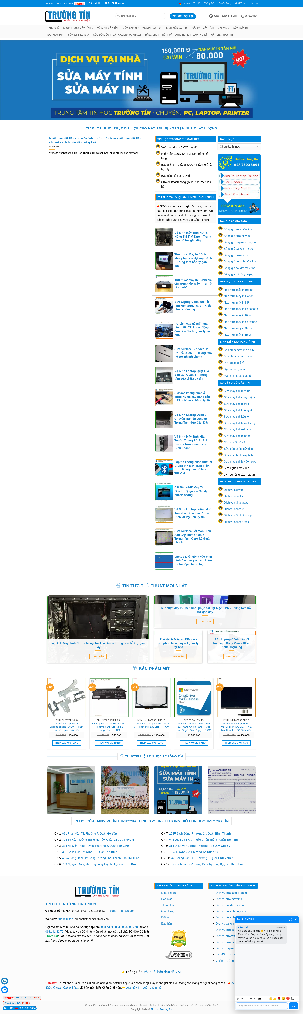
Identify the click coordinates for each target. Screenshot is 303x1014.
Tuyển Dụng (225, 3)
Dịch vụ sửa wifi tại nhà (230, 936)
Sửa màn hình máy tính (238, 455)
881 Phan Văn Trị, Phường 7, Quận (89, 833)
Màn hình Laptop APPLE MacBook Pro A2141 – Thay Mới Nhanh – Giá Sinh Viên (236, 726)
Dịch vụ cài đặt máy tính (230, 905)
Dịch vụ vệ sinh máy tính (231, 911)
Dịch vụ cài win (233, 489)
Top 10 (196, 3)
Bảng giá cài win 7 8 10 (238, 248)
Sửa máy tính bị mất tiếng (240, 423)
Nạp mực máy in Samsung (240, 321)
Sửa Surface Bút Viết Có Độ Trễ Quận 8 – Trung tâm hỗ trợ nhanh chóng (193, 352)
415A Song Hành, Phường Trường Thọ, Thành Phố (100, 858)
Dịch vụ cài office (234, 496)
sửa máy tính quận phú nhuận (144, 987)
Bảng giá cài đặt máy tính (239, 268)
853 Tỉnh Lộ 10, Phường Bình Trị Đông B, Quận (207, 864)
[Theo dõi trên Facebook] (89, 3)
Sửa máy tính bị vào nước (240, 461)
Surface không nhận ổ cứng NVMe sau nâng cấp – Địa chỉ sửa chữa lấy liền (192, 396)
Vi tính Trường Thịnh (229, 960)
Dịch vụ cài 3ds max (236, 521)
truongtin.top (65, 918)
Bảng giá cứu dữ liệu (237, 255)
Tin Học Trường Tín (162, 1009)
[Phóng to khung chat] (290, 919)
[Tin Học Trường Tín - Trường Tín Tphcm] (77, 16)
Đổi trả (165, 917)
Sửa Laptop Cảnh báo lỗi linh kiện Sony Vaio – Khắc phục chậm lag (192, 305)
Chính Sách (70, 987)
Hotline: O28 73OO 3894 (59, 3)
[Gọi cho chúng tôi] (103, 3)
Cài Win (222, 28)
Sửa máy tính (82, 28)
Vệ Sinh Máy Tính (108, 28)
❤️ (288, 998)
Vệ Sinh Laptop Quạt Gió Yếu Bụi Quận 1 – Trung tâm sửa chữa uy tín (191, 374)
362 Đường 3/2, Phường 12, (194, 851)
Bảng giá (151, 35)
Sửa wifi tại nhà (78, 35)
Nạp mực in (54, 35)
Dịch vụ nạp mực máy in (231, 948)
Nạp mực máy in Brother (239, 289)
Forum (186, 3)
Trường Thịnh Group (120, 910)
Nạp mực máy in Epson (238, 334)
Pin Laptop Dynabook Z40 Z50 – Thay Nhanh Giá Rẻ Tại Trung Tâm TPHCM (109, 726)
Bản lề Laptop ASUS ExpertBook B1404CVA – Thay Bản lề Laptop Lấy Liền (66, 726)
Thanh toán (168, 905)
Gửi (294, 1006)
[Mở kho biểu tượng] (296, 998)
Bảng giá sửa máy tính (238, 229)
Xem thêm (98, 657)
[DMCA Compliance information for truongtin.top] (178, 954)
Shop (66, 28)
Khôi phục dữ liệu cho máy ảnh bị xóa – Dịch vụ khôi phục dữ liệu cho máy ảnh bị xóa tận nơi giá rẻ (95, 140)
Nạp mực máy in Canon (239, 296)
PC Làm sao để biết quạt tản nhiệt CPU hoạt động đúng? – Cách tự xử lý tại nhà (192, 329)
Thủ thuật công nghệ (175, 35)
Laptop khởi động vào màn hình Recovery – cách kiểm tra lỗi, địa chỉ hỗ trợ (193, 560)
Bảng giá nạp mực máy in (240, 242)
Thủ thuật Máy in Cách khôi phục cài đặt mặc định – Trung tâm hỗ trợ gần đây (193, 260)
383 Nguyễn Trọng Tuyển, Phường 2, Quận (95, 845)
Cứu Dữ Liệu (101, 35)
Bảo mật (166, 898)
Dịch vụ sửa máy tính (229, 898)
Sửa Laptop (131, 28)
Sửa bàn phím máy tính (238, 448)
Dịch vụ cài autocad (236, 502)
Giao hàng (167, 911)
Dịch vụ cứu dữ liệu (228, 929)
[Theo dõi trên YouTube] (116, 3)
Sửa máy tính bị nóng (237, 435)
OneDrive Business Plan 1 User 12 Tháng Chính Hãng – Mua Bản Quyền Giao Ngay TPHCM (194, 726)
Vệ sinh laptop (152, 28)
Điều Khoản (53, 987)
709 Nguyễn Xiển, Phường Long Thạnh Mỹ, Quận (99, 864)
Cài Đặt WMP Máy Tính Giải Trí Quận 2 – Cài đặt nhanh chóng (191, 491)
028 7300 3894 (111, 927)
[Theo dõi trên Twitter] (96, 3)
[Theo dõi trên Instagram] (92, 3)
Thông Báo (209, 3)
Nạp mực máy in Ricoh (238, 315)
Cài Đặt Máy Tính (203, 28)
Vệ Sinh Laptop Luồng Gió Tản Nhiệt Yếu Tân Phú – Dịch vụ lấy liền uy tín (192, 513)
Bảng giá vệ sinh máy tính (240, 261)
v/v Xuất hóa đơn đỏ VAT (163, 972)
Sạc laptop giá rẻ (234, 369)
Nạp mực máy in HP (236, 302)
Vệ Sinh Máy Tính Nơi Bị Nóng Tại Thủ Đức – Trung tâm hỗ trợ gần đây (192, 236)
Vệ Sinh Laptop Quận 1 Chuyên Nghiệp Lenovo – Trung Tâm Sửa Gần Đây (191, 418)
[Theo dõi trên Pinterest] (106, 3)
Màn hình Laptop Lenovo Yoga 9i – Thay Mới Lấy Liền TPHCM (151, 725)
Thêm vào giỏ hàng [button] (66, 743)
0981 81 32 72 (54, 931)
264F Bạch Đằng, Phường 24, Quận (200, 833)
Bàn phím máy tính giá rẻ (239, 349)
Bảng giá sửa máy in (237, 235)
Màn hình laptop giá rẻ (238, 375)
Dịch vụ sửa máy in (228, 942)
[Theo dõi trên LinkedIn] (113, 3)
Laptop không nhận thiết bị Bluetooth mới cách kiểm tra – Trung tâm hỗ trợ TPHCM (193, 467)
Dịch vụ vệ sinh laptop (229, 917)
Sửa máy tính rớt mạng (238, 429)
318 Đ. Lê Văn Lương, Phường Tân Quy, (199, 845)
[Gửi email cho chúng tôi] (99, 3)
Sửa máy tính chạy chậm (239, 397)
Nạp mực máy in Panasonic (241, 308)
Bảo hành (167, 923)
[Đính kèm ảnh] (238, 998)
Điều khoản (168, 892)
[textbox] (262, 1005)
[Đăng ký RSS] (109, 3)
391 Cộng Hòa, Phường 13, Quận (89, 851)
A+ (255, 998)
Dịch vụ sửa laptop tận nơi (232, 892)
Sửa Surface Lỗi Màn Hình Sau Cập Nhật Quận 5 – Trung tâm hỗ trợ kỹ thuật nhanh (192, 536)
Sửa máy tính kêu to (236, 416)
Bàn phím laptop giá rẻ (238, 356)
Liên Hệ (254, 3)
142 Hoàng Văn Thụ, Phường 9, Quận (201, 858)
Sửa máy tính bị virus (237, 391)
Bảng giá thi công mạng (238, 274)
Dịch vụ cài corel (234, 509)
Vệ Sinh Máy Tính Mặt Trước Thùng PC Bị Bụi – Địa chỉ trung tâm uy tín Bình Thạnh (192, 442)
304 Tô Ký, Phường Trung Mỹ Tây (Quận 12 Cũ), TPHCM (98, 839)
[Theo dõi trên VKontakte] (123, 3)
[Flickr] (119, 3)
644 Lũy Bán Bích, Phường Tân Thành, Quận (203, 839)
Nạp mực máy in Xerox (238, 328)
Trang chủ (52, 28)
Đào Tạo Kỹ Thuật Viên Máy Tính (213, 35)
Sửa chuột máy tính (236, 442)
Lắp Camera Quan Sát (127, 35)
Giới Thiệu (240, 3)
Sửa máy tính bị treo (236, 403)
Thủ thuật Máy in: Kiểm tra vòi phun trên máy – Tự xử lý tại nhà (193, 283)
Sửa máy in (240, 28)
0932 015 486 (130, 927)
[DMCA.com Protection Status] (179, 938)
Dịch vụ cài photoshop (238, 515)
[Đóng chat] (295, 919)
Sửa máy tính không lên (239, 410)
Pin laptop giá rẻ (234, 362)
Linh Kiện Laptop (177, 28)
